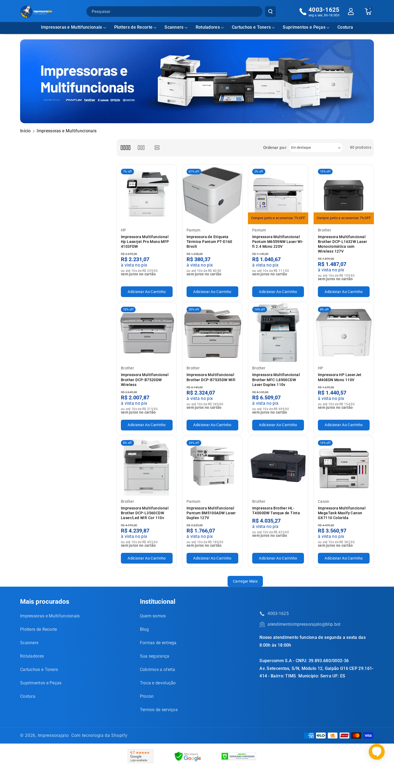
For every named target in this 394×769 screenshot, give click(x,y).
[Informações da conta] (351, 11)
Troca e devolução (158, 682)
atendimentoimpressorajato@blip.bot (303, 624)
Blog (144, 629)
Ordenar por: (275, 147)
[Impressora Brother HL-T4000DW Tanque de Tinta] (278, 466)
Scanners (174, 27)
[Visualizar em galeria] (141, 148)
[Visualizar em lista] (157, 148)
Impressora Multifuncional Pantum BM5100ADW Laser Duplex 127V (211, 513)
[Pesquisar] (270, 11)
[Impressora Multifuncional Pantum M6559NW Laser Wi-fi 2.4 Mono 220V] (278, 194)
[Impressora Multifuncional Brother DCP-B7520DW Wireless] (147, 332)
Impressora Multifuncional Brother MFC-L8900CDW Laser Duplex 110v (276, 380)
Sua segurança (154, 656)
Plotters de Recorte (133, 27)
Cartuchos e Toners (251, 27)
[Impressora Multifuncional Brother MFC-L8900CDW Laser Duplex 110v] (278, 332)
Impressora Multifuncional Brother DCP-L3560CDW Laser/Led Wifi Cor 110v (145, 513)
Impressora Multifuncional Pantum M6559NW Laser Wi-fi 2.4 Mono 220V (278, 242)
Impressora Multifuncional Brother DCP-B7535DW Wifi (211, 377)
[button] (73, 27)
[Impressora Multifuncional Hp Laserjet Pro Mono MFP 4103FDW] (147, 194)
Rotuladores (208, 27)
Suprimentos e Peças (304, 27)
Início (25, 130)
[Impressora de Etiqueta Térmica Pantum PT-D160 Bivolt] (212, 194)
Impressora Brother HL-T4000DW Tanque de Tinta (276, 510)
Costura (27, 696)
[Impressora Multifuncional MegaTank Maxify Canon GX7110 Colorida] (344, 466)
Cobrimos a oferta (157, 669)
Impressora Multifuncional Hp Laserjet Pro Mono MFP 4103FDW (145, 242)
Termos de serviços (159, 709)
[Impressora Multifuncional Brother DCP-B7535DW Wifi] (212, 332)
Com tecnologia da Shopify (99, 735)
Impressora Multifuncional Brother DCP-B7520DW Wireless (145, 380)
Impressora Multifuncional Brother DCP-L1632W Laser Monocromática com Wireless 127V (342, 244)
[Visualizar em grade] (125, 148)
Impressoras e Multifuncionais (71, 27)
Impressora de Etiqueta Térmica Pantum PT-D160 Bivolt (209, 242)
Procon (147, 696)
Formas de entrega (158, 642)
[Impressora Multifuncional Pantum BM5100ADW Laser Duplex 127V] (212, 466)
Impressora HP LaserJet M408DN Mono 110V (340, 377)
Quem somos (153, 615)
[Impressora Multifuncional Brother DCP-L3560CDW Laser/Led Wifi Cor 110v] (147, 466)
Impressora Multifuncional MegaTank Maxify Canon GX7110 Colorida (342, 513)
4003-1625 (278, 613)
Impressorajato (53, 735)
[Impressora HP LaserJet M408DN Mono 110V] (344, 332)
